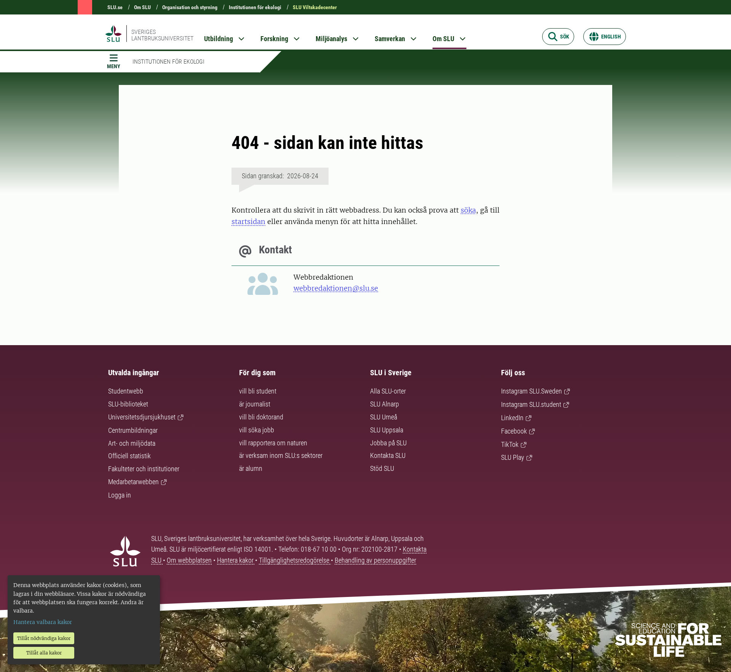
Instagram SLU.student (531, 404)
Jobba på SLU (388, 443)
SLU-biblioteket (128, 404)
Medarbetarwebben (133, 482)
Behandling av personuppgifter (375, 560)
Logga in (119, 495)
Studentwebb (125, 391)
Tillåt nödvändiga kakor (43, 638)
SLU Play (512, 457)
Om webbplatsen (189, 560)
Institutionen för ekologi (255, 7)
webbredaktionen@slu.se (336, 288)
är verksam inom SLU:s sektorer (280, 455)
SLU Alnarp (384, 404)
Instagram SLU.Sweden (531, 391)
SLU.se (115, 7)
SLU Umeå (383, 417)
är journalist (254, 404)
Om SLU (142, 7)
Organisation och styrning (189, 7)
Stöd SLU (382, 468)
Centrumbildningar (133, 430)
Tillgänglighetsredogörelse (295, 560)
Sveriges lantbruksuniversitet (162, 35)
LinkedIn (512, 418)
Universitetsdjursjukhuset (142, 417)
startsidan (248, 221)
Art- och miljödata (131, 443)
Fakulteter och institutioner (143, 469)
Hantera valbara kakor (42, 622)
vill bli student (257, 391)
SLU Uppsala (386, 430)
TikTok (510, 444)
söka (468, 210)
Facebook (514, 431)
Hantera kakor (236, 560)
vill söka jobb (256, 430)
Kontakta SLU (387, 455)
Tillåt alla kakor (44, 653)
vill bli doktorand (261, 417)
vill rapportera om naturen (273, 443)
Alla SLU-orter (388, 391)
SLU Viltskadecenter (315, 7)
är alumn (250, 468)
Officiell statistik (129, 456)
